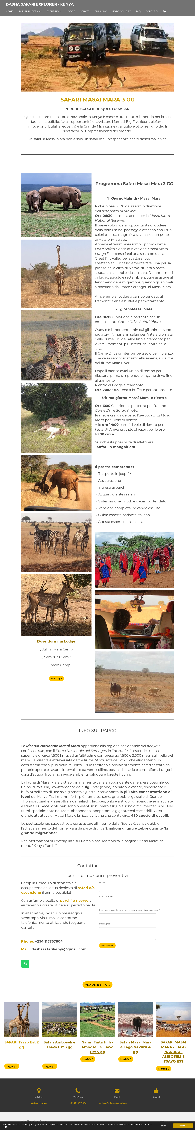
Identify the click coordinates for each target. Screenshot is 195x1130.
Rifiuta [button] (163, 1126)
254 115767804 (50, 941)
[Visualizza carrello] (164, 12)
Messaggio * (105, 923)
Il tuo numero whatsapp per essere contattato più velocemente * (129, 910)
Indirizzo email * (106, 896)
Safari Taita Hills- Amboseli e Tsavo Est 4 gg (97, 1047)
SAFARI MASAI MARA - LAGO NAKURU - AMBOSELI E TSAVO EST (173, 1051)
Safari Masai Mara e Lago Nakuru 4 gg (135, 1047)
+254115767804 (78, 1103)
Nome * (102, 882)
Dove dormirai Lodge (56, 641)
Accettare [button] (183, 1126)
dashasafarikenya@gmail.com (59, 949)
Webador (170, 1121)
